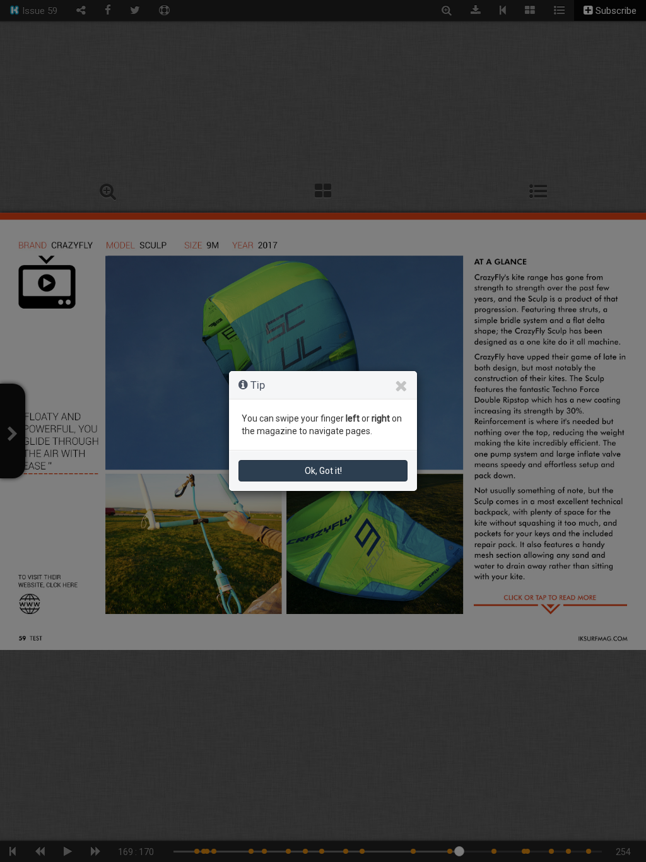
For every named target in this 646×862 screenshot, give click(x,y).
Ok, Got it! (323, 471)
